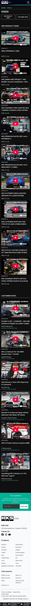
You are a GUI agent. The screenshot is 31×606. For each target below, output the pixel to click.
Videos (9, 8)
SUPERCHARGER (20, 552)
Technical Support (27, 604)
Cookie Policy (5, 594)
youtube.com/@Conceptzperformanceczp (12, 419)
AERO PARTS (19, 560)
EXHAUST (3, 544)
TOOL (17, 563)
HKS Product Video (8, 17)
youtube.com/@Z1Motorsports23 (10, 450)
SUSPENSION (19, 544)
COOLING (4, 550)
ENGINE (18, 550)
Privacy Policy (16, 592)
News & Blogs (5, 578)
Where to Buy (5, 575)
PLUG (2, 560)
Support (18, 578)
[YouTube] (10, 534)
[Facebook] (3, 534)
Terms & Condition (6, 592)
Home (3, 8)
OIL (16, 558)
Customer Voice (23, 17)
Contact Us (5, 585)
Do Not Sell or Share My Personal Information (13, 596)
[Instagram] (6, 534)
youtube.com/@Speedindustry (9, 328)
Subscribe (24, 506)
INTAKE (3, 547)
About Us (18, 575)
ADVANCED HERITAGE (7, 566)
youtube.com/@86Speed (7, 358)
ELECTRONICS (19, 555)
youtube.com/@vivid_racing (8, 389)
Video (3, 580)
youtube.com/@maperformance (10, 480)
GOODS (3, 563)
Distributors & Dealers (15, 604)
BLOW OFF (19, 547)
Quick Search (5, 604)
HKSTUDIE (18, 566)
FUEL (2, 555)
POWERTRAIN (5, 558)
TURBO (3, 552)
